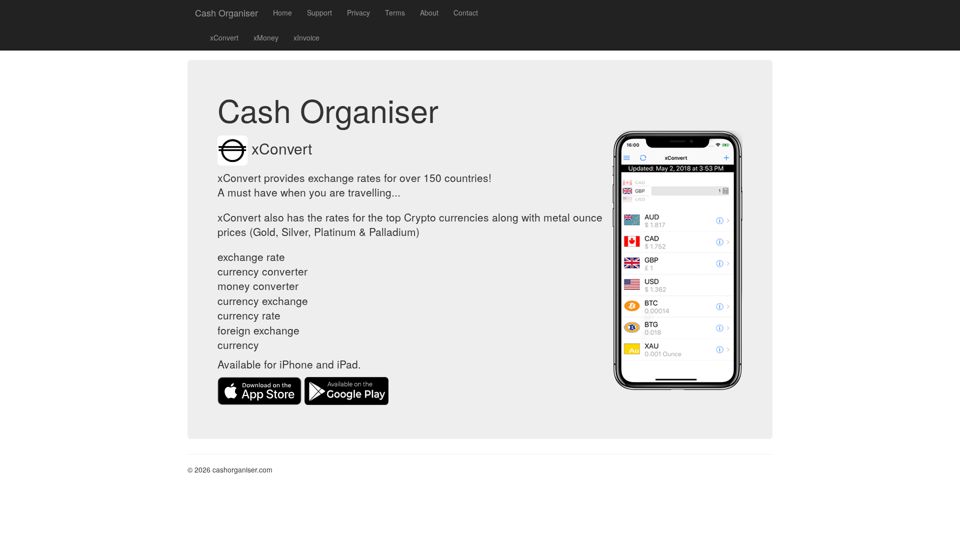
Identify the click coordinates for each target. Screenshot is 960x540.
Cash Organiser (226, 12)
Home (282, 13)
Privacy (358, 13)
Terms (395, 13)
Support (319, 13)
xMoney (266, 37)
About (429, 13)
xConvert (224, 37)
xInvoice (307, 37)
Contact (466, 13)
